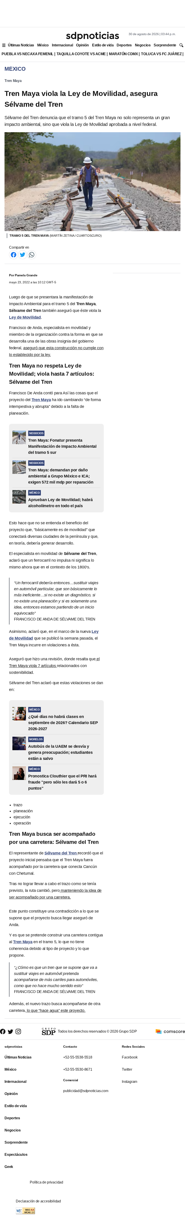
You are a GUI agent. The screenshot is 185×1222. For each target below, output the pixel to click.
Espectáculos (16, 1154)
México (43, 45)
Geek (9, 1167)
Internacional (62, 45)
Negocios (142, 45)
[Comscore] (170, 1031)
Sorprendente (165, 45)
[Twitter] (22, 254)
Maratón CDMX (123, 54)
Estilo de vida (102, 45)
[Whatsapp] (31, 254)
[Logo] (92, 36)
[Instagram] (18, 1031)
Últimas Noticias (21, 45)
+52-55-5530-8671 (77, 1069)
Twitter (127, 1069)
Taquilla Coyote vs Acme (81, 54)
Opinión (82, 45)
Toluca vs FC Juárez (161, 54)
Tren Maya (13, 81)
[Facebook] (13, 254)
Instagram (129, 1081)
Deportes (124, 45)
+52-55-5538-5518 (77, 1057)
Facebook (129, 1057)
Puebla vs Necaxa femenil (27, 54)
